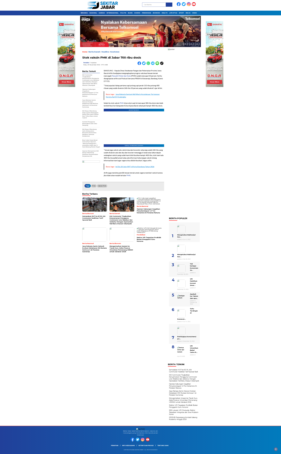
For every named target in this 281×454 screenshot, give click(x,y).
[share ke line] (158, 64)
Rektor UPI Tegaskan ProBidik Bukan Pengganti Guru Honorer (183, 406)
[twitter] (184, 5)
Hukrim (137, 13)
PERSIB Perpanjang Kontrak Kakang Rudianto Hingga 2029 (183, 418)
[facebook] (179, 5)
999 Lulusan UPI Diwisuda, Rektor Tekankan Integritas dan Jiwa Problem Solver (183, 412)
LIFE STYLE (173, 13)
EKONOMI (156, 13)
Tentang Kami (162, 445)
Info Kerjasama (128, 445)
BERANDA (84, 13)
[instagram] (189, 5)
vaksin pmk (102, 186)
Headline (105, 52)
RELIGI (188, 13)
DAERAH (102, 13)
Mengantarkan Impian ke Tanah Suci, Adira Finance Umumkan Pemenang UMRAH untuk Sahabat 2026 (183, 400)
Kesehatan (114, 52)
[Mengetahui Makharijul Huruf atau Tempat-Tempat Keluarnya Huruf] (178, 248)
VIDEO (194, 13)
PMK (122, 103)
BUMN (130, 13)
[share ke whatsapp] (149, 64)
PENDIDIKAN (146, 13)
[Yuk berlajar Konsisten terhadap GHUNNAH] (178, 267)
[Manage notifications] (276, 449)
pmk (93, 186)
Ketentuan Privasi (146, 445)
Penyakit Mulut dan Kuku (121, 76)
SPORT (181, 13)
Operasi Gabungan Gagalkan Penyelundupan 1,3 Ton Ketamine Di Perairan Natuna (183, 386)
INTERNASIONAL (113, 13)
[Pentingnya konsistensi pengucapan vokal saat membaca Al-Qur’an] (178, 330)
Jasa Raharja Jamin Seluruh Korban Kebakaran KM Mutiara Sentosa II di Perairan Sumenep (182, 393)
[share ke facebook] (140, 64)
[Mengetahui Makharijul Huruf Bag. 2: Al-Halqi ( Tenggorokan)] (178, 228)
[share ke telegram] (153, 64)
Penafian (114, 445)
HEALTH (165, 13)
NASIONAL (93, 13)
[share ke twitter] (144, 64)
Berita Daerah (94, 52)
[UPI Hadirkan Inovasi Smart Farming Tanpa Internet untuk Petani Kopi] (178, 282)
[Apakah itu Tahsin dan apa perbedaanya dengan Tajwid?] (178, 298)
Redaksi (86, 62)
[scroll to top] (270, 451)
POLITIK (123, 13)
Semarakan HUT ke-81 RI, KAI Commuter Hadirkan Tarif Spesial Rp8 (183, 371)
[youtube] (194, 5)
